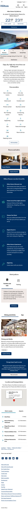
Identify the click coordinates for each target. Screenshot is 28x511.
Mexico (9, 447)
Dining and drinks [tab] (10, 315)
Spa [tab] (22, 315)
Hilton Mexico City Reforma (7, 449)
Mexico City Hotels (16, 447)
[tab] (4, 51)
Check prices (17, 27)
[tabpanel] (14, 58)
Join (22, 7)
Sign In (25, 7)
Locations (3, 447)
